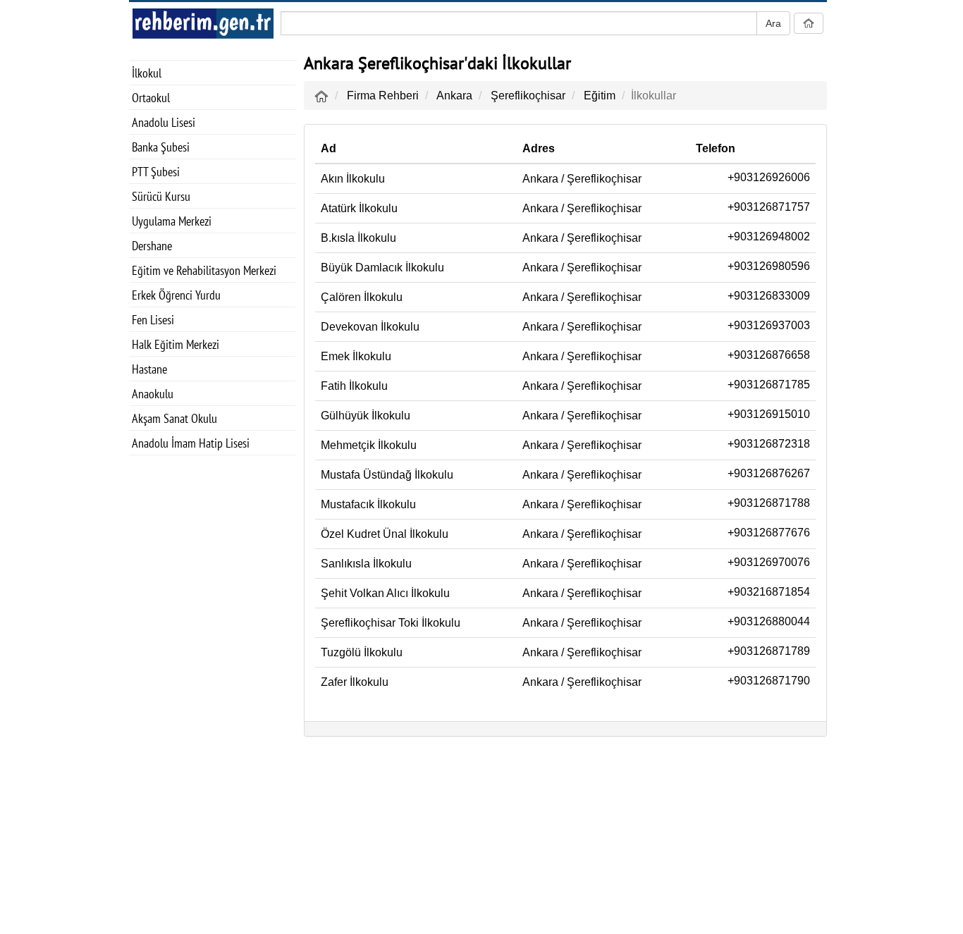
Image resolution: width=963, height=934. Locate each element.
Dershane (152, 246)
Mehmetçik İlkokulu (369, 445)
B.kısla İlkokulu (358, 238)
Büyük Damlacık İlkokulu (382, 268)
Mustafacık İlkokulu (368, 504)
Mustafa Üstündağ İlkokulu (387, 475)
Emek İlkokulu (356, 356)
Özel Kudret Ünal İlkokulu (384, 534)
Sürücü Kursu (161, 196)
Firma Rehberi (383, 96)
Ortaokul (151, 98)
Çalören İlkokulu (362, 297)
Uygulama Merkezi (171, 221)
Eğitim (599, 96)
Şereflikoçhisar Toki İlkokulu (390, 623)
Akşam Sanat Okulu (174, 418)
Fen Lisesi (153, 320)
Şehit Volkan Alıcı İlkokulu (385, 593)
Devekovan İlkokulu (370, 327)
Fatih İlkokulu (354, 386)
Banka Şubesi (161, 147)
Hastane (149, 369)
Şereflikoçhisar (528, 96)
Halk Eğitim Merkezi (175, 344)
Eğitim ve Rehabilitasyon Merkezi (204, 270)
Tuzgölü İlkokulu (362, 652)
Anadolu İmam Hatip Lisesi (191, 443)
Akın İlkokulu (353, 179)
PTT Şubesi (156, 172)
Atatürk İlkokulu (359, 208)
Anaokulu (152, 394)
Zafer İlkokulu (354, 682)
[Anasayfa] (321, 96)
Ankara (454, 96)
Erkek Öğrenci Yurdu (176, 295)
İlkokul (146, 73)
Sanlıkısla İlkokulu (366, 564)
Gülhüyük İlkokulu (365, 416)
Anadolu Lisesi (163, 122)
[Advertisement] (213, 688)
